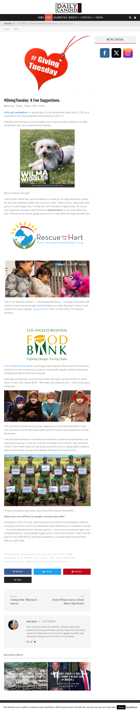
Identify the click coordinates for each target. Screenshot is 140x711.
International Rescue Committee (19, 558)
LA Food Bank (41, 558)
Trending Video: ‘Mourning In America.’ (23, 600)
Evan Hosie (10, 105)
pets (59, 558)
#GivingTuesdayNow (15, 112)
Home (41, 17)
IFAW (70, 554)
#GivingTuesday (29, 554)
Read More (131, 707)
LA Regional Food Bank (20, 365)
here (59, 450)
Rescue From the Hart (14, 561)
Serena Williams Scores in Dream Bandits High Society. (68, 600)
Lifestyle (86, 17)
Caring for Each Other (44, 309)
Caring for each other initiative (52, 554)
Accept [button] (121, 707)
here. (87, 213)
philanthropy (69, 558)
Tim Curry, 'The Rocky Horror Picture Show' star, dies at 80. (45, 23)
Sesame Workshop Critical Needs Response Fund (47, 561)
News (49, 17)
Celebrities (60, 17)
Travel (99, 17)
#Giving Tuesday (12, 554)
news (52, 558)
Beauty (73, 17)
